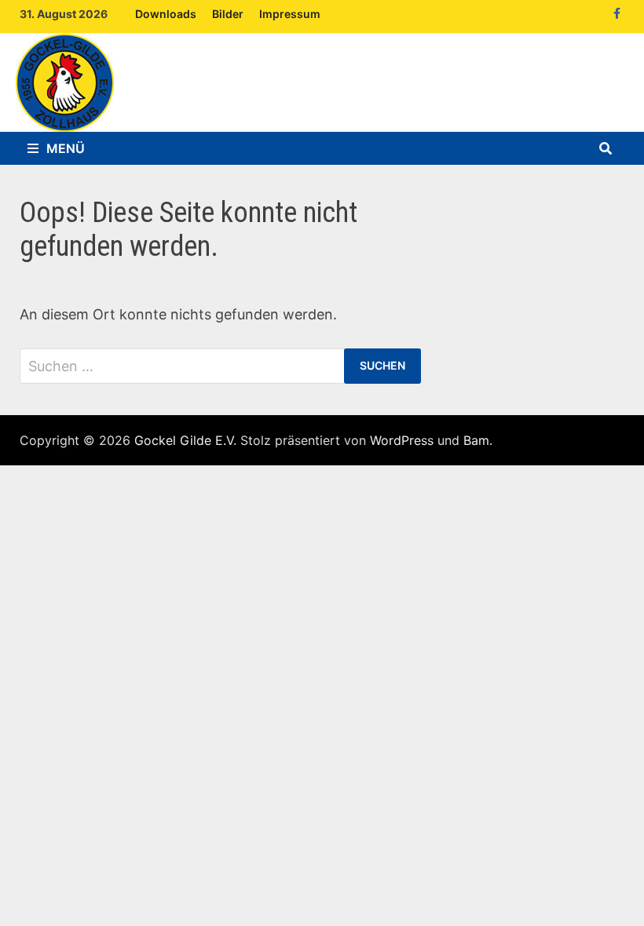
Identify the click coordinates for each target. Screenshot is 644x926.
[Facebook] (616, 12)
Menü (65, 148)
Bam (476, 440)
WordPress (402, 440)
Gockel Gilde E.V (183, 440)
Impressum (289, 13)
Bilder (227, 13)
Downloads (165, 13)
